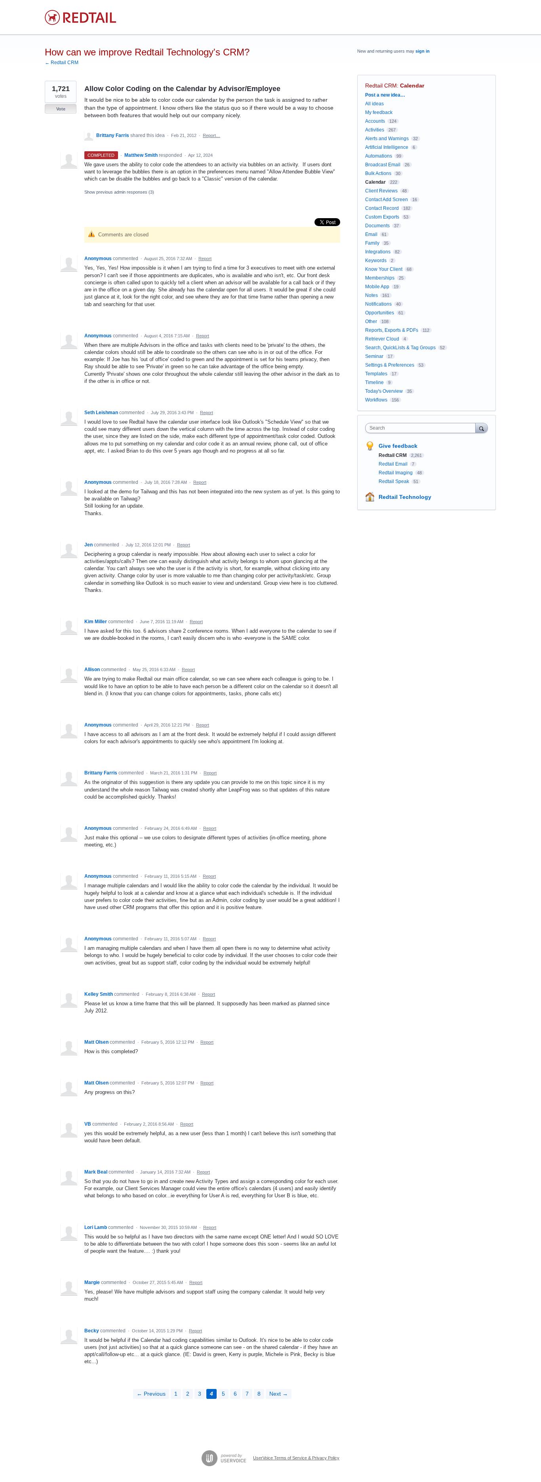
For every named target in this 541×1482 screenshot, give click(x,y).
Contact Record (382, 208)
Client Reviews (381, 191)
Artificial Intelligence (386, 147)
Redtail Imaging (396, 473)
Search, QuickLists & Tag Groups (400, 347)
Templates (376, 374)
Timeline (374, 382)
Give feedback (398, 446)
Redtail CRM (381, 85)
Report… (211, 135)
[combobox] (422, 428)
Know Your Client (383, 269)
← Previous (151, 1394)
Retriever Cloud (382, 339)
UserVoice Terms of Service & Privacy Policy (296, 1457)
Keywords (376, 260)
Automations (378, 156)
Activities (374, 130)
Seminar (374, 356)
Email (371, 234)
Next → (278, 1394)
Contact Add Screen (386, 199)
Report (204, 258)
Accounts (375, 121)
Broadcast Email (382, 164)
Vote (60, 109)
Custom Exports (382, 217)
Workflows (376, 400)
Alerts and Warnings (387, 138)
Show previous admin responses (119, 192)
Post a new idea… (385, 95)
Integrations (378, 252)
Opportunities (379, 313)
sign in (422, 51)
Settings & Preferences (389, 365)
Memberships (379, 278)
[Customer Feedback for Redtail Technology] (80, 17)
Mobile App (377, 286)
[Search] (481, 428)
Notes (371, 295)
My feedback (378, 112)
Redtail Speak (394, 481)
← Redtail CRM (61, 62)
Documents (377, 225)
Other (371, 321)
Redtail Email (394, 464)
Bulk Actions (378, 173)
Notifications (378, 304)
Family (372, 243)
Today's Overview (384, 391)
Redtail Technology (405, 497)
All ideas (374, 104)
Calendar (412, 85)
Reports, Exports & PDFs (391, 330)
